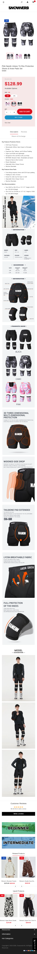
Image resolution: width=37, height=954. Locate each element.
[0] (33, 2)
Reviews (24, 132)
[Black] (20, 104)
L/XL (14, 95)
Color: (9, 99)
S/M (8, 95)
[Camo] (13, 104)
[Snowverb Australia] (18, 8)
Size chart (7, 122)
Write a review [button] (19, 814)
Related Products (18, 853)
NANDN (4, 70)
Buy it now (18, 117)
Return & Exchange (18, 136)
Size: (7, 92)
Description (14, 132)
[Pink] (7, 104)
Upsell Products (18, 891)
